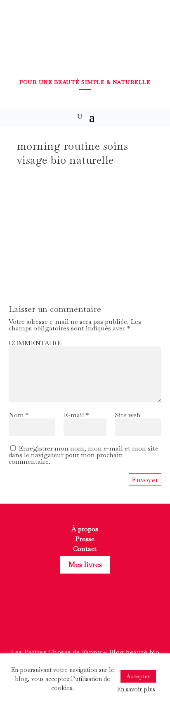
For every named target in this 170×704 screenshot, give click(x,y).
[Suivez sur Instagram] (85, 620)
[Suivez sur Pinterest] (99, 620)
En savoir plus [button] (136, 689)
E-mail (76, 415)
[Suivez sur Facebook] (70, 620)
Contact (85, 548)
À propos (84, 529)
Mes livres (85, 564)
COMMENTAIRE (35, 343)
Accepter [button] (138, 676)
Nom (18, 415)
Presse (84, 538)
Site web (127, 415)
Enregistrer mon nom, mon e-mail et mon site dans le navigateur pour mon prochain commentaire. (83, 455)
